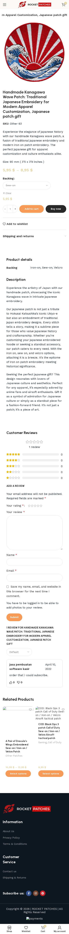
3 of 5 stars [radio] (34, 505)
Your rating (15, 505)
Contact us (9, 871)
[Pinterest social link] (42, 893)
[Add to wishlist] (30, 710)
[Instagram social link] (35, 893)
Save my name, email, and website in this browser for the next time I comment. (33, 591)
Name (11, 555)
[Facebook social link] (28, 893)
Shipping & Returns (14, 877)
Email (11, 570)
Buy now (56, 208)
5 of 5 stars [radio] (40, 505)
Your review (15, 512)
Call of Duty (54, 742)
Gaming (42, 742)
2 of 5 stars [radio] (32, 505)
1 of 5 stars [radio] (29, 505)
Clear (8, 193)
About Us (8, 831)
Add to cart (31, 208)
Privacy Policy (11, 837)
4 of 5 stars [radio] (37, 505)
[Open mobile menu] (4, 4)
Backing (8, 178)
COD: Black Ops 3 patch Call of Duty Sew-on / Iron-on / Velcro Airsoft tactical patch (49, 731)
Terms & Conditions (15, 843)
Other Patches (14, 755)
